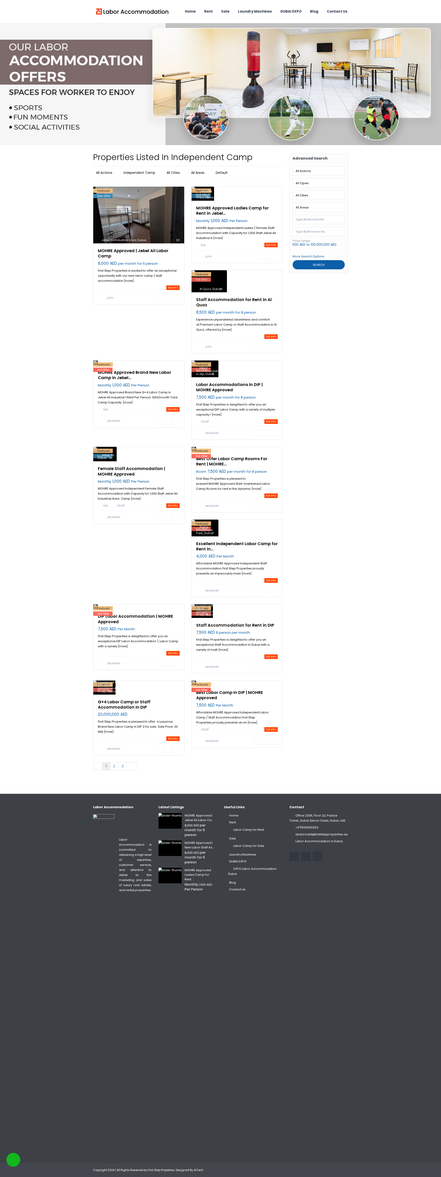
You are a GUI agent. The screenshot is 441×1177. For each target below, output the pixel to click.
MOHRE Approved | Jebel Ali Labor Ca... (199, 817)
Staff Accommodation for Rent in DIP (235, 625)
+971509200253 (306, 827)
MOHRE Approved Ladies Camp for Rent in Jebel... (232, 210)
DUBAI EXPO (291, 11)
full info (173, 288)
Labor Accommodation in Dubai (319, 841)
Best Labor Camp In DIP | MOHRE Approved (229, 695)
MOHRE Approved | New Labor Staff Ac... (200, 845)
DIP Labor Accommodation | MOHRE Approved (135, 618)
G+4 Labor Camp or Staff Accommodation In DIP (124, 704)
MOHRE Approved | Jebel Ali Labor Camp (133, 253)
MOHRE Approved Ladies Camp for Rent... (198, 874)
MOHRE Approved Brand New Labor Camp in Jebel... (134, 374)
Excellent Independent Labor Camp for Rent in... (237, 546)
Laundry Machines (255, 11)
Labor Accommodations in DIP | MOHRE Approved (229, 387)
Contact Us (337, 11)
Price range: (302, 240)
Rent (208, 11)
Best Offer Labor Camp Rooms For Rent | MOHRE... (231, 461)
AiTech (198, 1170)
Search (319, 265)
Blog (314, 11)
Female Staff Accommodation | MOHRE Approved (131, 471)
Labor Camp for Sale (248, 846)
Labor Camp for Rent (248, 830)
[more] (129, 281)
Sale (225, 11)
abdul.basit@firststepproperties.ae (321, 834)
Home (190, 11)
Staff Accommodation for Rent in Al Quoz (234, 302)
